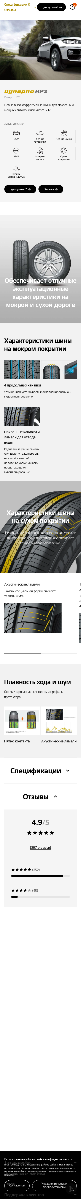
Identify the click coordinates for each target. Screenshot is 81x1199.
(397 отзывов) (40, 847)
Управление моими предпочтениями (54, 1185)
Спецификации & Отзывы (17, 7)
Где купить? (50, 7)
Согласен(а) (17, 1185)
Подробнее (10, 1174)
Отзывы (49, 189)
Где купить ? (18, 189)
